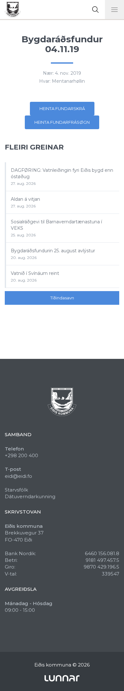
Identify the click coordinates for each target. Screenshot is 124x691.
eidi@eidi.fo (18, 476)
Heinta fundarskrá (62, 108)
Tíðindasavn (62, 297)
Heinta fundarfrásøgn (62, 122)
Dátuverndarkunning (30, 496)
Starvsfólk (16, 490)
